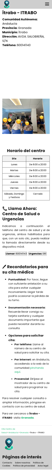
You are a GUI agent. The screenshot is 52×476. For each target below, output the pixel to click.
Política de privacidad (24, 465)
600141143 (16, 253)
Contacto (7, 462)
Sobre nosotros (22, 462)
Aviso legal (43, 465)
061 (37, 253)
